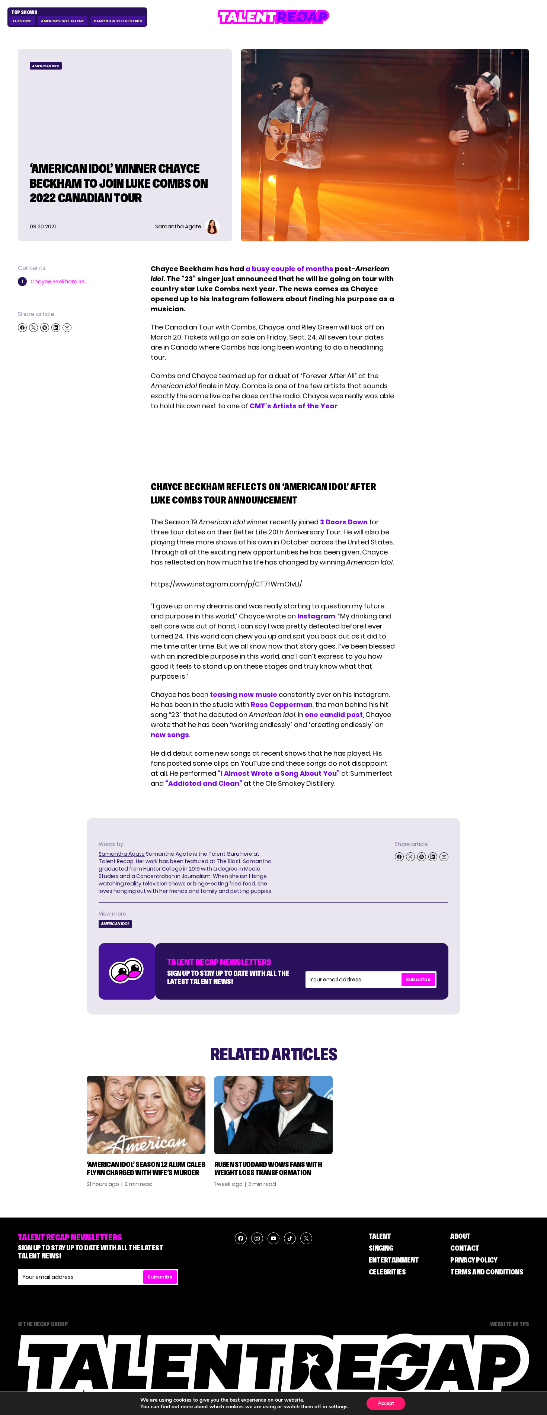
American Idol (46, 66)
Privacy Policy (473, 1260)
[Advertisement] (273, 441)
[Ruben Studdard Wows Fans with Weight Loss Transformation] (273, 1115)
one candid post (334, 714)
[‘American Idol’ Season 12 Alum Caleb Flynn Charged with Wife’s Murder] (146, 1115)
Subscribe (418, 979)
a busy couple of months (289, 268)
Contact (464, 1248)
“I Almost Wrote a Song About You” (279, 773)
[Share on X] (33, 327)
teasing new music (243, 694)
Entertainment (394, 1260)
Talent (380, 1236)
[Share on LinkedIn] (55, 327)
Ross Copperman (282, 704)
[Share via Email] (67, 327)
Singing (381, 1248)
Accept (386, 1403)
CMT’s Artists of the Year (294, 406)
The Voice (21, 21)
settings (338, 1406)
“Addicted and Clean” (203, 783)
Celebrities (387, 1272)
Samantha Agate (122, 854)
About (460, 1236)
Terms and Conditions (486, 1272)
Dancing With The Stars (118, 21)
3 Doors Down (344, 522)
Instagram (316, 616)
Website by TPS (509, 1324)
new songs (170, 734)
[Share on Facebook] (22, 327)
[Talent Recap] (273, 17)
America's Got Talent (62, 21)
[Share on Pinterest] (44, 327)
